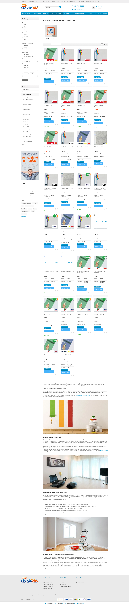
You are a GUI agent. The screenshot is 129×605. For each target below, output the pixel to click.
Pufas (22, 193)
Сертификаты (31, 1)
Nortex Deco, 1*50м (48, 105)
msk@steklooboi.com (78, 9)
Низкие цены (24, 1)
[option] (30, 165)
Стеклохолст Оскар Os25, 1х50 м (84, 188)
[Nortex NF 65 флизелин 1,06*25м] (51, 55)
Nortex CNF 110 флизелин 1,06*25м (66, 106)
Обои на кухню (26, 126)
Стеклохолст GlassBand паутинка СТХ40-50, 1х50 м (49, 355)
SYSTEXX (26, 36)
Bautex (22, 206)
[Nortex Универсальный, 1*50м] (67, 55)
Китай (25, 48)
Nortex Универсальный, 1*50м (67, 63)
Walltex (32, 211)
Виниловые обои (26, 102)
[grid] (102, 44)
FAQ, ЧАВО (62, 582)
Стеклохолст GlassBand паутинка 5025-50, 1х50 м (66, 314)
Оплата (37, 1)
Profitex (34, 208)
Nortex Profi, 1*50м (98, 63)
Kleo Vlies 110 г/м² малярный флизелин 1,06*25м (67, 147)
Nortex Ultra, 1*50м (81, 105)
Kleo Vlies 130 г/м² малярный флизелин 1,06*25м (50, 189)
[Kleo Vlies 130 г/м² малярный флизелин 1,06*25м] (51, 180)
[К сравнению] (55, 84)
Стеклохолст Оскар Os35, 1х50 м (51, 230)
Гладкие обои (26, 107)
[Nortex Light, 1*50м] (84, 55)
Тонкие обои (25, 121)
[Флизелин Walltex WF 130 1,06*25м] (67, 221)
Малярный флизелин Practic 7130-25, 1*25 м (99, 272)
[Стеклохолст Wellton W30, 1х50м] (100, 221)
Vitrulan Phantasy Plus (25, 211)
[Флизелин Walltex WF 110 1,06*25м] (84, 138)
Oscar (25, 29)
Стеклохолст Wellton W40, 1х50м (51, 271)
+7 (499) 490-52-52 (77, 6)
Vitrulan (25, 34)
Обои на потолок (26, 116)
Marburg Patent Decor (30, 206)
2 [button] (30, 180)
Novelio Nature (24, 208)
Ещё (99, 1)
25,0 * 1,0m (26, 63)
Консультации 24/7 (81, 1)
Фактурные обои (26, 114)
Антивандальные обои (27, 104)
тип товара (25, 52)
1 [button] (29, 180)
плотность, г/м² (26, 70)
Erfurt (25, 24)
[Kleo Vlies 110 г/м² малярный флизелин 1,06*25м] (67, 138)
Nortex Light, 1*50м (81, 63)
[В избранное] (57, 84)
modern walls (27, 38)
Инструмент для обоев (101, 13)
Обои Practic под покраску (28, 99)
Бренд (23, 22)
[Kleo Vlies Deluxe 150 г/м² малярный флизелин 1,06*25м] (100, 180)
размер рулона (26, 61)
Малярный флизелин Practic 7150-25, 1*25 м (50, 314)
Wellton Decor (23, 213)
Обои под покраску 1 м (27, 136)
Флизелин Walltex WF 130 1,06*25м (66, 230)
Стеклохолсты (68, 13)
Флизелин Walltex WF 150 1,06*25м (66, 355)
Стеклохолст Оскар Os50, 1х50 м (84, 230)
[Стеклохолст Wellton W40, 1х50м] (51, 263)
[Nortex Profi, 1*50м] (100, 55)
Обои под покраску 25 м (28, 134)
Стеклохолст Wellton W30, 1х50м (100, 230)
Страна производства (28, 43)
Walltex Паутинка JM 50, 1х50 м (67, 188)
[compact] (106, 44)
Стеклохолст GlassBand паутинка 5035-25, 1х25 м (82, 314)
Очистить (35, 80)
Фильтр (26, 19)
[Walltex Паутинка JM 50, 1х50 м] (67, 180)
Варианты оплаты (47, 582)
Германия (26, 45)
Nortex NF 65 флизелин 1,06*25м (49, 64)
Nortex (25, 31)
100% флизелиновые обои (26, 203)
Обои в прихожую (26, 129)
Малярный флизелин (80, 13)
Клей (90, 13)
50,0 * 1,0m (26, 67)
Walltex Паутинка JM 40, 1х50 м (100, 146)
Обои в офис (25, 131)
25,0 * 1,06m (26, 65)
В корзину (48, 78)
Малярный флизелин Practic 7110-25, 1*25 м (83, 272)
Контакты (63, 1)
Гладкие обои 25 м (27, 109)
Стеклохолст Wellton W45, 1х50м (67, 271)
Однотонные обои (27, 111)
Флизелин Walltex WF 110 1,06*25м (82, 147)
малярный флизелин (28, 56)
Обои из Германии (27, 97)
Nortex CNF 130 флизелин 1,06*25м (99, 106)
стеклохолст (26, 54)
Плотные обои (26, 119)
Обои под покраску (56, 13)
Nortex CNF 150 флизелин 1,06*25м (49, 147)
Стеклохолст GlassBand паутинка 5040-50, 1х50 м (99, 314)
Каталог (26, 86)
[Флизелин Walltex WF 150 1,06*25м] (67, 346)
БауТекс (25, 26)
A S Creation (35, 203)
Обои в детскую (26, 124)
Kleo (25, 39)
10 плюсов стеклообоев (91, 1)
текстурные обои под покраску (83, 395)
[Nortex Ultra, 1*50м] (84, 97)
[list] (104, 44)
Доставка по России (55, 1)
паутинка (26, 58)
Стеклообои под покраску (41, 13)
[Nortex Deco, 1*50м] (51, 97)
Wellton (25, 27)
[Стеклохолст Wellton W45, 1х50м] (67, 263)
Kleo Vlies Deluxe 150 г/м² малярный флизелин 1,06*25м (100, 189)
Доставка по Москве (45, 1)
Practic (25, 32)
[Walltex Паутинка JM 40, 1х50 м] (100, 138)
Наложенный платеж (70, 1)
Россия (25, 47)
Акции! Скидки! (26, 13)
